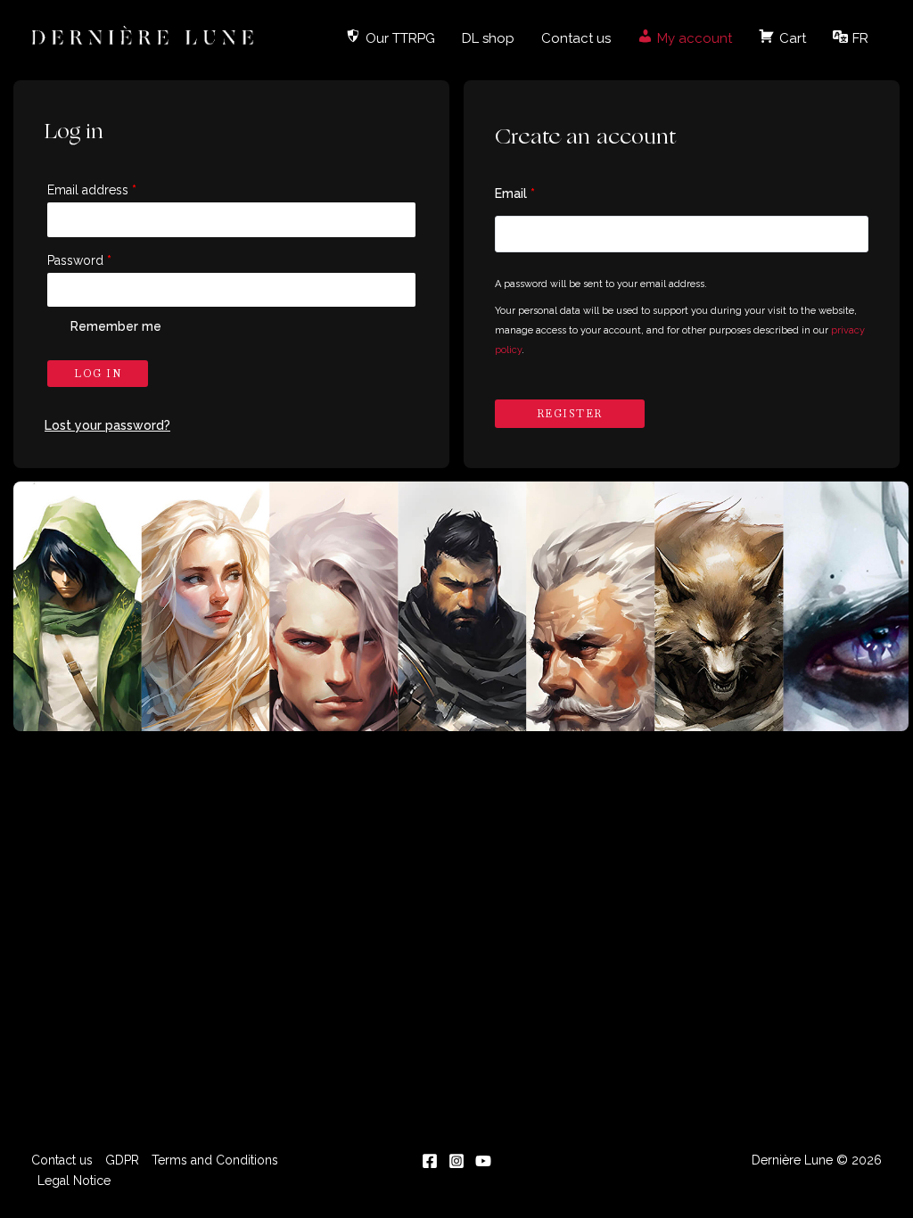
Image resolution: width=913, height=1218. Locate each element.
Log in (97, 373)
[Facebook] (430, 1161)
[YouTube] (483, 1161)
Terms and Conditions (215, 1160)
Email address (91, 190)
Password (79, 260)
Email (515, 193)
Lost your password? (107, 425)
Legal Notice (74, 1180)
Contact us (576, 38)
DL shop (488, 38)
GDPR (122, 1160)
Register (570, 414)
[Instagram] (456, 1161)
